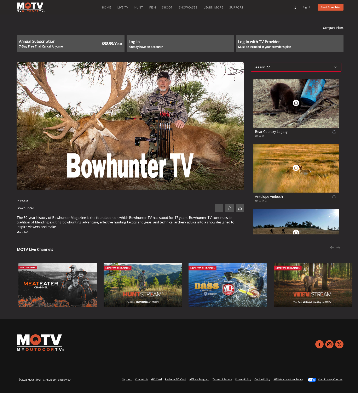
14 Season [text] (23, 200)
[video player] (130, 126)
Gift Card (156, 379)
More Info (23, 232)
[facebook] (319, 344)
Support (127, 379)
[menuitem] (106, 7)
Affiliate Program (199, 379)
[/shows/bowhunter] (31, 11)
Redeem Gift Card (175, 379)
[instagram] (329, 344)
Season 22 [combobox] (262, 67)
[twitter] (339, 344)
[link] (31, 7)
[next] (338, 248)
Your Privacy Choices (330, 379)
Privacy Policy (243, 379)
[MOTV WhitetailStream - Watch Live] (313, 285)
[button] (294, 7)
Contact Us (141, 379)
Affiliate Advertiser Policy (288, 379)
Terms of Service (222, 379)
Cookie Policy (262, 379)
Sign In (307, 7)
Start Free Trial (331, 7)
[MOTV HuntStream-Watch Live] (143, 285)
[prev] (332, 248)
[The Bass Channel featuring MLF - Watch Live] (228, 285)
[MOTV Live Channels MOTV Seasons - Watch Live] (57, 285)
